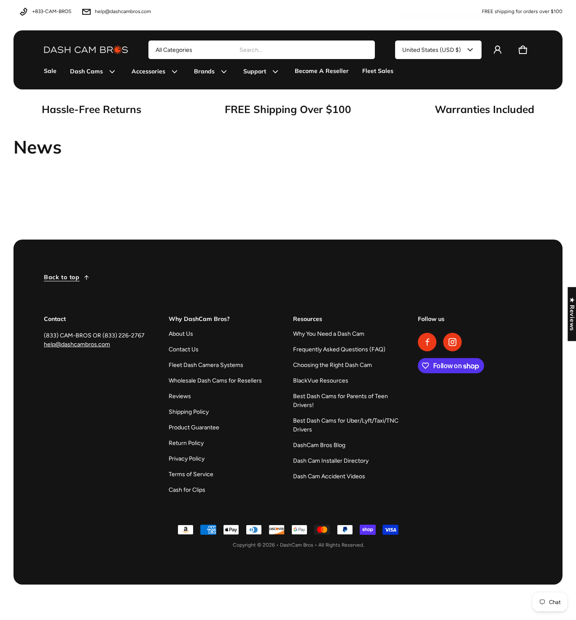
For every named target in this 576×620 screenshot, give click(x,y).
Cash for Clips (187, 489)
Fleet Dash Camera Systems (206, 365)
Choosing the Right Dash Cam (332, 365)
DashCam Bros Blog (319, 445)
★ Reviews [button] (572, 314)
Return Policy (186, 443)
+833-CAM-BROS (51, 11)
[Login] (497, 49)
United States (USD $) (431, 50)
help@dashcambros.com (123, 11)
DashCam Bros (296, 545)
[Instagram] (452, 342)
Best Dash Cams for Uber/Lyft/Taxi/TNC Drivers (345, 425)
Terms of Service (191, 474)
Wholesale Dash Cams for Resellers (215, 380)
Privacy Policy (187, 458)
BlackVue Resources (320, 380)
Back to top (62, 277)
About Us (181, 333)
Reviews (180, 396)
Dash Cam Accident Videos (329, 476)
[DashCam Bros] (86, 50)
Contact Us (184, 349)
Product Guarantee (194, 427)
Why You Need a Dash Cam (328, 333)
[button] (523, 49)
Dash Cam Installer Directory (331, 460)
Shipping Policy (189, 411)
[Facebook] (427, 342)
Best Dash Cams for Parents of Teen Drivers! (340, 401)
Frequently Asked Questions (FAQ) (339, 349)
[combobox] (303, 49)
